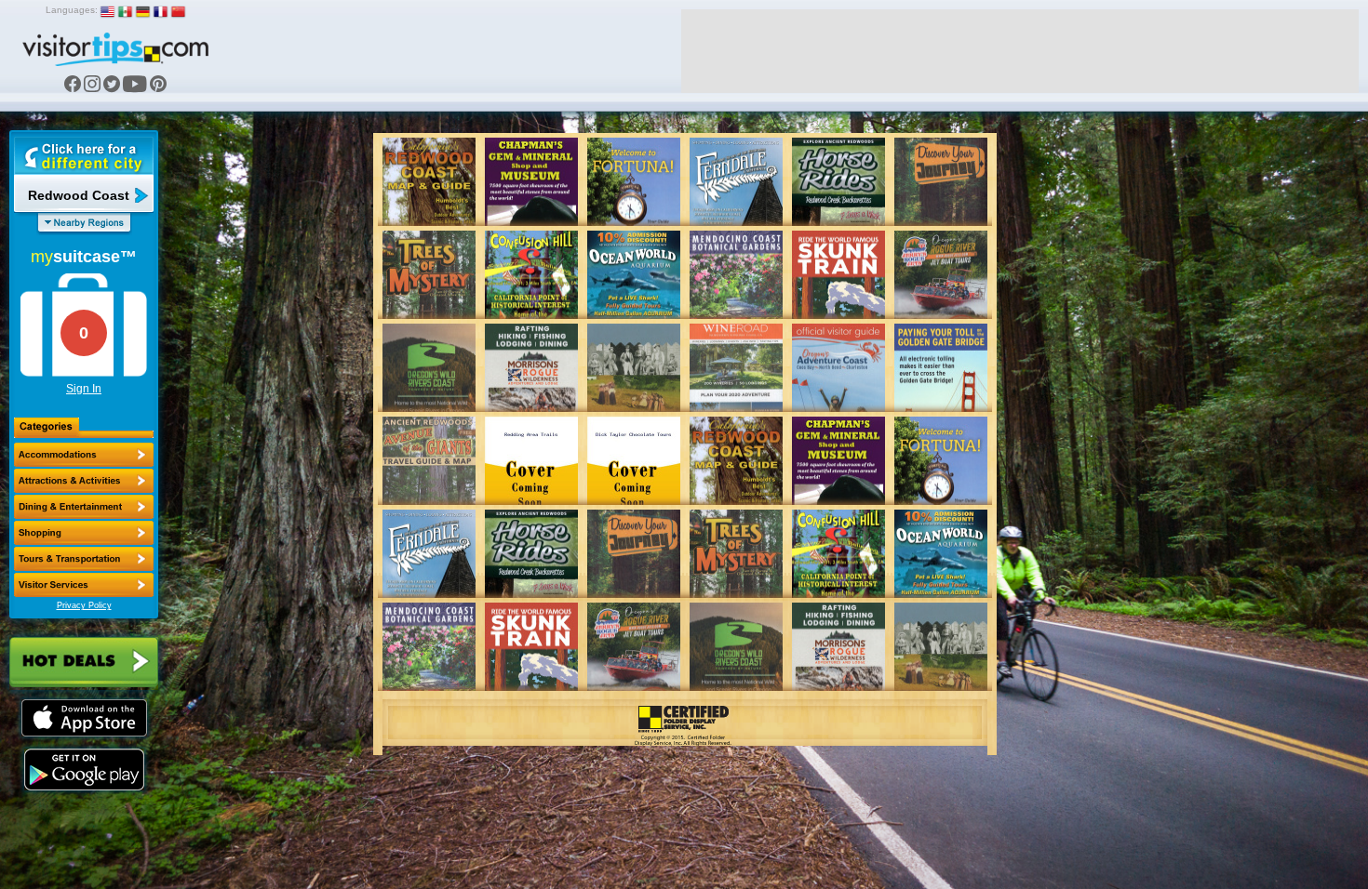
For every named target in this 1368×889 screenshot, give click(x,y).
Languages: (72, 10)
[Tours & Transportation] (84, 559)
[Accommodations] (84, 455)
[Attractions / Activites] (84, 481)
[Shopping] (84, 533)
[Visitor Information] (84, 585)
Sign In (83, 388)
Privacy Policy (84, 605)
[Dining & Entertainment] (84, 507)
